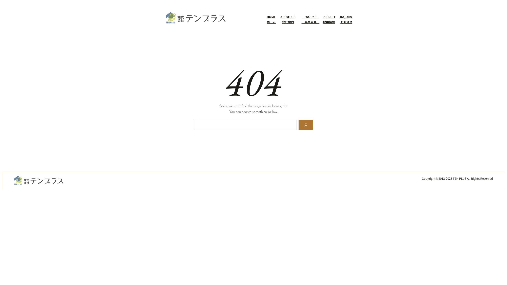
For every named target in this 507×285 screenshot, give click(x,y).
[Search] (305, 125)
